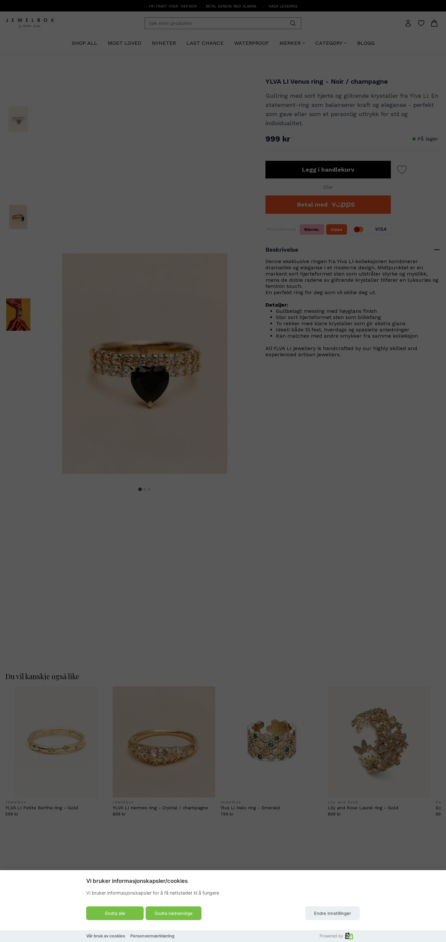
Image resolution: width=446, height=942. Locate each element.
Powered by (331, 936)
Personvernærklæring (152, 936)
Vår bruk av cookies (105, 936)
